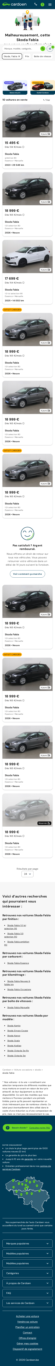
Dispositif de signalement (27, 1348)
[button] (19, 56)
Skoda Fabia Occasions (19, 989)
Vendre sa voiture (27, 1321)
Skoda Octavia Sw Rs (18, 1050)
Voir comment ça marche (27, 573)
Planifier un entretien (27, 1326)
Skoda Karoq (13, 1035)
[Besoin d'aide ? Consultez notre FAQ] (42, 4)
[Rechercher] (42, 48)
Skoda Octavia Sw (16, 1055)
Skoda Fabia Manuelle (18, 1007)
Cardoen (6, 1069)
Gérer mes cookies (27, 1343)
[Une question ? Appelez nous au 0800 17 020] (36, 4)
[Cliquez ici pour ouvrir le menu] (50, 4)
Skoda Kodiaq (14, 1045)
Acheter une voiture (27, 1316)
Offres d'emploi (27, 1337)
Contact (27, 1332)
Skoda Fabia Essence (18, 962)
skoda (38, 1069)
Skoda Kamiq (13, 1025)
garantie (29, 1158)
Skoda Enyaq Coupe (17, 1030)
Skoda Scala (13, 1040)
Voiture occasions (23, 1069)
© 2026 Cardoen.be (27, 1359)
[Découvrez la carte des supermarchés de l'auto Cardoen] (27, 1211)
